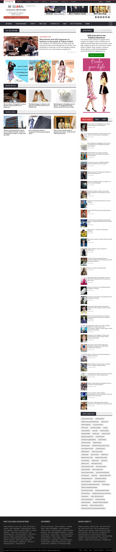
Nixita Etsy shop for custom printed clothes (93, 508)
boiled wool (104, 454)
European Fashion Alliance (100, 502)
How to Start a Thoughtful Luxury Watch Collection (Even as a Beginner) (15, 105)
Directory (19, 2)
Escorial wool (85, 475)
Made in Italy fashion (99, 481)
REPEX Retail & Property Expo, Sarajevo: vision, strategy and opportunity (99, 364)
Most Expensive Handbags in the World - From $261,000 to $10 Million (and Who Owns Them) (64, 105)
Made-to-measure (83, 526)
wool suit (94, 430)
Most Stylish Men (75, 24)
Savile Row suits (100, 448)
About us (44, 2)
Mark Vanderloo (86, 424)
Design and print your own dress (101, 493)
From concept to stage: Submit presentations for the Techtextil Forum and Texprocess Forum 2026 (99, 394)
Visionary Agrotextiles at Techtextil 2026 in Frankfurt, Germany (99, 297)
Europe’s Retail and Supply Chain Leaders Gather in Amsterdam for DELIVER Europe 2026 (99, 221)
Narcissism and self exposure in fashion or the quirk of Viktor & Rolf (56, 40)
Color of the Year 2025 (97, 496)
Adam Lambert (100, 418)
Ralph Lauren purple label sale (90, 421)
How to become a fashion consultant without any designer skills (39, 132)
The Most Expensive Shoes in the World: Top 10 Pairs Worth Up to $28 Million (39, 105)
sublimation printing (100, 478)
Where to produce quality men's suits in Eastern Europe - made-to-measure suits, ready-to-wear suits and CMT (15, 132)
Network (73, 2)
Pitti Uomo (104, 460)
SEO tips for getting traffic (88, 439)
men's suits (18, 526)
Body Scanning (86, 469)
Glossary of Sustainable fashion (90, 484)
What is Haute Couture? (96, 505)
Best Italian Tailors (97, 463)
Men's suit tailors (60, 526)
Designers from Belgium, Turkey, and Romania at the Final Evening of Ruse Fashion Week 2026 (98, 336)
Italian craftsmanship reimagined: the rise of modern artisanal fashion (99, 383)
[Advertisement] (58, 150)
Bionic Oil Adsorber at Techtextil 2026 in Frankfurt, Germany (98, 287)
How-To (33, 24)
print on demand (86, 481)
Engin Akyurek (97, 442)
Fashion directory (26, 528)
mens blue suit (100, 436)
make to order (106, 433)
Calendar (28, 2)
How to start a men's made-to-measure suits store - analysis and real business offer (64, 131)
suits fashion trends (87, 490)
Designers (9, 24)
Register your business (96, 55)
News (64, 24)
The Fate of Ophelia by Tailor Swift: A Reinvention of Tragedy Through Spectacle (99, 403)
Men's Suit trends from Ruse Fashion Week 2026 (99, 239)
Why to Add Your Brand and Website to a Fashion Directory (98, 355)
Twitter (98, 17)
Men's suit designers (52, 528)
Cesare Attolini (86, 430)
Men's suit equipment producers (57, 532)
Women (87, 24)
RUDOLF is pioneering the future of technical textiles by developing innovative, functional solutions (99, 260)
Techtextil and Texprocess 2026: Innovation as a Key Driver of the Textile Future (99, 374)
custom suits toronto (87, 418)
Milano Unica (85, 463)
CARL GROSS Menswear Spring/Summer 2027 (99, 211)
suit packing (85, 454)
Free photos (85, 496)
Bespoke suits (107, 540)
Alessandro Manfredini (102, 472)
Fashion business (21, 24)
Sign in (100, 2)
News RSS (44, 550)
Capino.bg (84, 505)
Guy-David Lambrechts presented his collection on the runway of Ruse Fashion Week (99, 308)
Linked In (103, 17)
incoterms (94, 475)
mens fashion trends (87, 448)
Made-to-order (94, 526)
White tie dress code (101, 457)
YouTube (109, 17)
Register (108, 2)
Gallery (36, 2)
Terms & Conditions (99, 550)
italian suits (96, 433)
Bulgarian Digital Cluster (54, 550)
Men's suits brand (97, 469)
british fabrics (85, 451)
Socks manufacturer (87, 499)
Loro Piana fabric (98, 424)
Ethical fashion (86, 493)
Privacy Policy (108, 550)
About (85, 550)
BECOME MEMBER (106, 30)
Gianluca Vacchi (86, 442)
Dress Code (42, 24)
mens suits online (101, 466)
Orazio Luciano (104, 430)
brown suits (104, 421)
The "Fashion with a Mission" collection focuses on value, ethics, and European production (98, 317)
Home (80, 550)
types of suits (94, 454)
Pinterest (101, 17)
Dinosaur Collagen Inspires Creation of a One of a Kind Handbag (98, 182)
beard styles (105, 484)
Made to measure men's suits (101, 445)
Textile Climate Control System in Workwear (97, 249)
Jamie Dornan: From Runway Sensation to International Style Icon (99, 172)
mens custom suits (97, 451)
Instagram (106, 17)
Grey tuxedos (85, 460)
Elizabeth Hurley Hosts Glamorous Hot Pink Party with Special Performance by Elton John (98, 279)
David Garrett (102, 439)
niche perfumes (86, 502)
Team (90, 550)
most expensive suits (87, 466)
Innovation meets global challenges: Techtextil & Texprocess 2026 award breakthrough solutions (97, 346)
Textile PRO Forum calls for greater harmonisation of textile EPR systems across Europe (98, 154)
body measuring (100, 499)
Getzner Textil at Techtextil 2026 (96, 268)
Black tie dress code (87, 457)
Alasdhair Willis (86, 433)
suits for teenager (96, 427)
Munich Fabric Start (105, 475)
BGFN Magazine (9, 2)
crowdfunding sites (87, 478)
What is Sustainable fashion (89, 487)
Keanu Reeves (86, 445)
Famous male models (87, 472)
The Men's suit (54, 24)
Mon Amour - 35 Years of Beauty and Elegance (97, 230)
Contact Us (64, 2)
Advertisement (54, 2)
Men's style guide (15, 528)
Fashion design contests (102, 490)
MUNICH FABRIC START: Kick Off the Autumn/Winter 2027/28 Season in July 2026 (98, 192)
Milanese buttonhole (87, 436)
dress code (85, 427)
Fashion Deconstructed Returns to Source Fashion (99, 201)
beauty (105, 427)
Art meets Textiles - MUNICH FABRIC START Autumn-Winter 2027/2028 (98, 163)
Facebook (96, 17)
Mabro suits (95, 460)
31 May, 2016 (72, 52)
